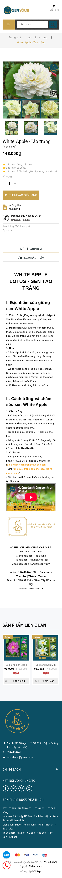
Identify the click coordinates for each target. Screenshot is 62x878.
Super (6, 820)
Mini (40, 824)
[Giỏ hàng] (52, 6)
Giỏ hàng (54, 9)
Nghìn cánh (17, 820)
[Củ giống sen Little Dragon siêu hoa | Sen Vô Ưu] (16, 648)
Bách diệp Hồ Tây (22, 816)
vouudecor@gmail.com (20, 757)
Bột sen (13, 837)
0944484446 (20, 220)
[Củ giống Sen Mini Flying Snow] (46, 648)
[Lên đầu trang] (57, 873)
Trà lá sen (38, 808)
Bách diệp (8, 828)
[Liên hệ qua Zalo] (6, 855)
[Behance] (21, 788)
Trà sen (11, 808)
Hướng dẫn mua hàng (15, 207)
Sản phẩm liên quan (24, 625)
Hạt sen (21, 832)
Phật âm (49, 824)
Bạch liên (39, 816)
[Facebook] (6, 788)
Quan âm (51, 816)
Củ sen (31, 832)
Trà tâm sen (25, 808)
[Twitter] (14, 788)
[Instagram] (29, 788)
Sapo (39, 871)
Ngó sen (41, 832)
